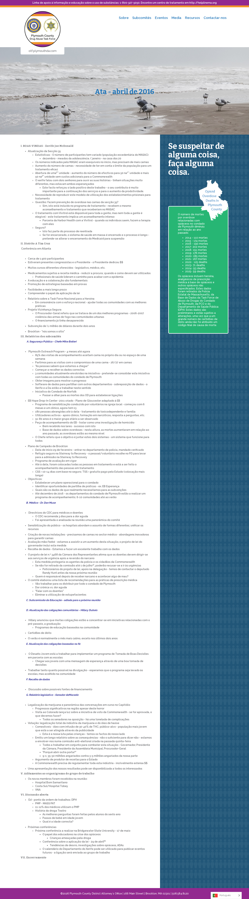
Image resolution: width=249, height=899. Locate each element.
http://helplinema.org (203, 2)
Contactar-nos (215, 18)
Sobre (124, 18)
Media (176, 18)
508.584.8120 (180, 893)
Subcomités (141, 18)
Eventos (161, 18)
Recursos (192, 18)
